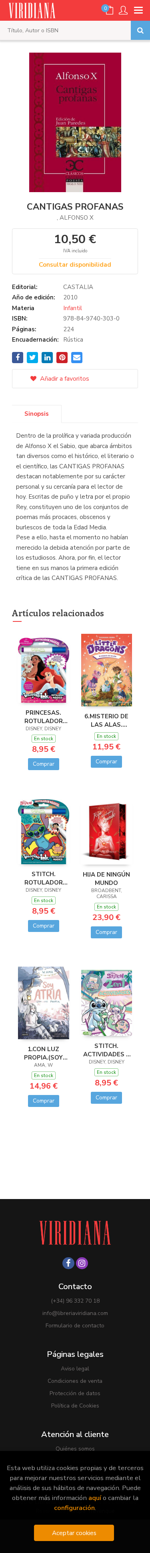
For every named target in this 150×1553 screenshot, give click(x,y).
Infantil (72, 308)
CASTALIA (78, 287)
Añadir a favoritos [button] (63, 378)
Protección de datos (75, 1393)
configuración (74, 1507)
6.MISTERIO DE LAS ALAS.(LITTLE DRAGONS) (106, 720)
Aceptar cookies (74, 1533)
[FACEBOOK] (68, 1263)
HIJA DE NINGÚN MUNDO (106, 879)
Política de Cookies (75, 1405)
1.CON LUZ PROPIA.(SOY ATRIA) (43, 1053)
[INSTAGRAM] (82, 1263)
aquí (94, 1497)
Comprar (43, 764)
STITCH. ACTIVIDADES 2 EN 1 (106, 1050)
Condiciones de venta (75, 1381)
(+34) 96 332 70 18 (75, 1301)
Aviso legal (75, 1368)
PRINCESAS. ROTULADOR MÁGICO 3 (43, 717)
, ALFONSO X (75, 218)
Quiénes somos (75, 1449)
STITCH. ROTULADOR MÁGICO (43, 878)
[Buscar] (140, 30)
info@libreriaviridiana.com (75, 1313)
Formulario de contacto (75, 1325)
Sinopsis (36, 414)
